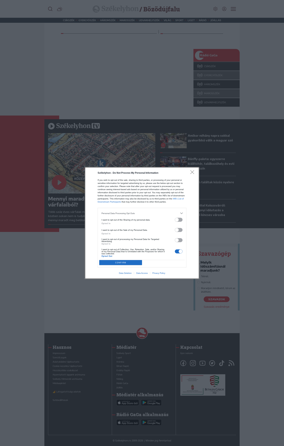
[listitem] (142, 213)
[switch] (179, 220)
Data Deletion (125, 273)
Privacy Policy (158, 273)
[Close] (193, 173)
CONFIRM (120, 263)
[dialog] (142, 223)
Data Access (142, 273)
